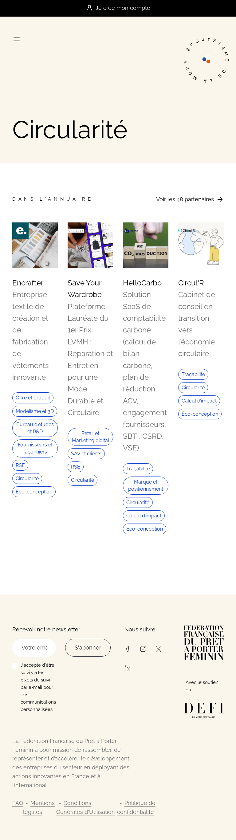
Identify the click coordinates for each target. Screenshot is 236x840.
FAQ (17, 803)
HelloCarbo (142, 282)
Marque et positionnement (145, 485)
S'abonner (88, 647)
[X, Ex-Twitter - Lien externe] (158, 648)
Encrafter (27, 282)
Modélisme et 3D (35, 411)
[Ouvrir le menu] (16, 39)
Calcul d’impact (143, 516)
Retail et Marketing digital (90, 436)
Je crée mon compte (123, 8)
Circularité (27, 478)
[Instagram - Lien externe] (143, 648)
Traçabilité (138, 469)
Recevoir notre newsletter (46, 629)
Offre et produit (33, 398)
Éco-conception (34, 492)
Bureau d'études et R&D (35, 428)
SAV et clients (86, 454)
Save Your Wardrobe (85, 288)
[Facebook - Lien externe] (127, 648)
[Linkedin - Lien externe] (127, 667)
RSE (20, 465)
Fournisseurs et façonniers (35, 448)
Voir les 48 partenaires (185, 199)
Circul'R (191, 282)
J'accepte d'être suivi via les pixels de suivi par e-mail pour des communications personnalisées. (38, 687)
